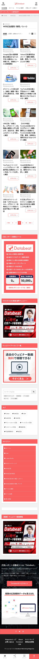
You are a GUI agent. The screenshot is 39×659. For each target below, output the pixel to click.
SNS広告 (17, 418)
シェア (14, 657)
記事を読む (13, 68)
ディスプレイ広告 (27, 422)
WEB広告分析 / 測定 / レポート (14, 478)
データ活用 (9, 494)
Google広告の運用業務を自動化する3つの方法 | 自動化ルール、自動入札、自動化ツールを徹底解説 (11, 59)
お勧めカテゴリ (17, 33)
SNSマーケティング (11, 463)
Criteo (7, 413)
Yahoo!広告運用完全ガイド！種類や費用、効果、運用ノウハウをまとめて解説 (28, 57)
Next (30, 223)
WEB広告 (4, 8)
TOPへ (34, 657)
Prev (9, 223)
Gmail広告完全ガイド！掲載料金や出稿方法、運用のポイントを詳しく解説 (28, 168)
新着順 (5, 33)
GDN (24, 413)
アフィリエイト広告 (11, 422)
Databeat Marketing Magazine (24, 648)
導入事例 (8, 499)
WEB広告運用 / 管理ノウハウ (14, 484)
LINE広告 (8, 418)
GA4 (7, 453)
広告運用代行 (9, 431)
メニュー (24, 657)
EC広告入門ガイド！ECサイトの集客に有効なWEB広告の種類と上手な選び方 (27, 203)
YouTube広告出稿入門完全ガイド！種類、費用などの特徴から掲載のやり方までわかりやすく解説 (28, 93)
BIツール (11, 8)
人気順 (10, 33)
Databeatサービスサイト (19, 583)
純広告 (20, 431)
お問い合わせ (9, 642)
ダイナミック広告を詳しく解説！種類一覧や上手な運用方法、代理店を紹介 (11, 92)
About (21, 639)
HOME (5, 15)
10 (26, 223)
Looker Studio (10, 458)
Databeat (19, 642)
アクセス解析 (20, 8)
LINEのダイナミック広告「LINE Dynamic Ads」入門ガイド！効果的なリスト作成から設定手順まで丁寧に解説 (11, 205)
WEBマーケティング (9, 396)
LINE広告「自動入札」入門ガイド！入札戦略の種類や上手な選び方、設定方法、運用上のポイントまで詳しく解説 (11, 129)
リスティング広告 (11, 427)
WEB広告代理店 (10, 473)
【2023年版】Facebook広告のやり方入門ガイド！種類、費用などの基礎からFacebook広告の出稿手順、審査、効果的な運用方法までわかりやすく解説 (28, 132)
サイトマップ (29, 639)
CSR (19, 644)
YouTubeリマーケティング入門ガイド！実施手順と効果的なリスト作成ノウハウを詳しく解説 (11, 169)
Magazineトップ (10, 639)
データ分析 (26, 396)
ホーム (4, 657)
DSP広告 (16, 413)
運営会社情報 (29, 642)
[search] (34, 392)
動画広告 (22, 427)
